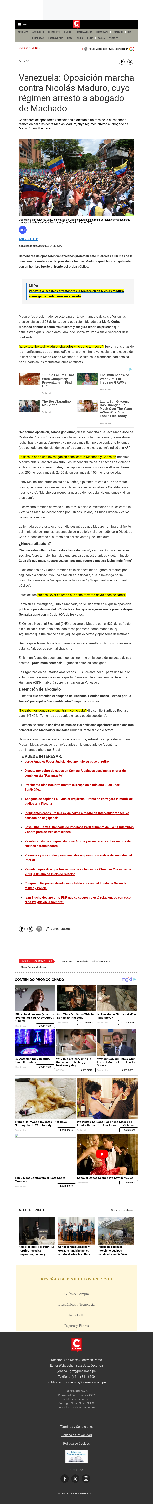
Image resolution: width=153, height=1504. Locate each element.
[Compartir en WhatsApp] (39, 929)
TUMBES (113, 38)
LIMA (70, 38)
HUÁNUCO (118, 32)
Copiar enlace (60, 928)
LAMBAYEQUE (55, 38)
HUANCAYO (102, 32)
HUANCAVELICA (84, 32)
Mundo (24, 61)
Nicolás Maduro (101, 961)
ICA (129, 32)
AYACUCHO (38, 32)
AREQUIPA (23, 32)
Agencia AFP (28, 239)
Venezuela (67, 961)
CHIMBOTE (54, 32)
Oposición (83, 961)
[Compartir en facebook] (122, 62)
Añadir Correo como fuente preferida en (108, 49)
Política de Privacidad (76, 1435)
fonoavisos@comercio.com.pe (85, 1382)
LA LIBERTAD (37, 38)
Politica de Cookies (76, 1443)
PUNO (90, 38)
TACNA (101, 38)
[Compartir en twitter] (130, 62)
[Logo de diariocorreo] (76, 25)
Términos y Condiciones (76, 1427)
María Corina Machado (33, 967)
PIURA (80, 38)
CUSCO (67, 32)
